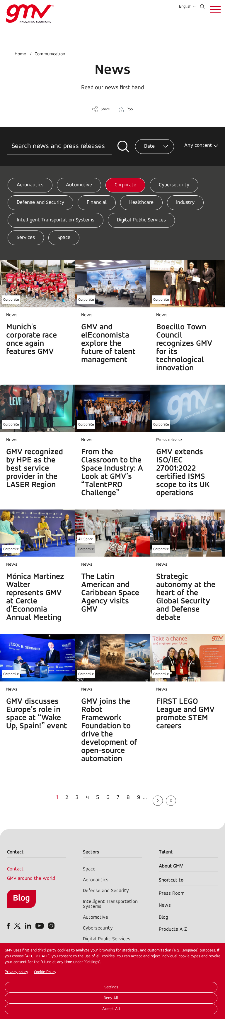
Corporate (125, 185)
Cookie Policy (45, 972)
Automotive (79, 185)
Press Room (171, 893)
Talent (166, 852)
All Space (85, 539)
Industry (185, 202)
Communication (50, 54)
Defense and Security (40, 202)
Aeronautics (30, 185)
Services (26, 237)
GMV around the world (31, 878)
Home (20, 54)
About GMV (171, 866)
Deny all (111, 998)
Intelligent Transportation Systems (55, 220)
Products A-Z (173, 929)
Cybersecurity (174, 185)
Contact (15, 869)
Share (105, 109)
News (165, 905)
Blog (21, 898)
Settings (111, 987)
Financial (97, 202)
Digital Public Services (141, 220)
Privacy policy (16, 972)
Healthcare (141, 202)
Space (63, 237)
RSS (130, 109)
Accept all (111, 1009)
